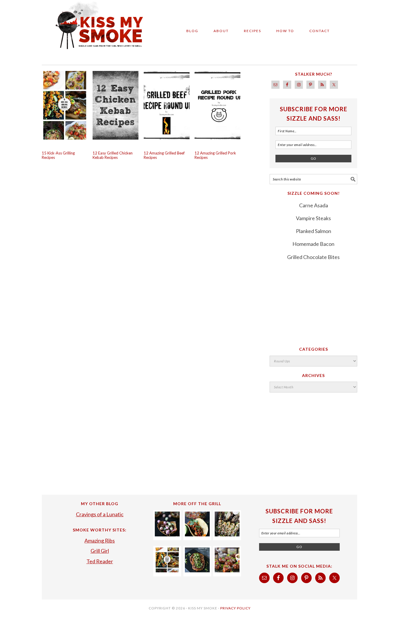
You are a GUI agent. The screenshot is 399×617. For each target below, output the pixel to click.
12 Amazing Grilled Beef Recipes (164, 155)
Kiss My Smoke (94, 30)
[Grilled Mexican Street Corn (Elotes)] (227, 534)
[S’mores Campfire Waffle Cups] (167, 534)
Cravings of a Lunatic (100, 514)
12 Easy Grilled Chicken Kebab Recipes (113, 155)
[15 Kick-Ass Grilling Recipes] (167, 570)
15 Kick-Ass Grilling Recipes (58, 155)
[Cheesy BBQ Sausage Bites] (227, 570)
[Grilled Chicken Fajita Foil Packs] (197, 534)
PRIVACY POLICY (235, 608)
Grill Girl (100, 551)
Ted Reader (99, 561)
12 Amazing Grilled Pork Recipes (215, 155)
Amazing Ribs (99, 540)
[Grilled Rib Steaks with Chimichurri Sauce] (197, 570)
